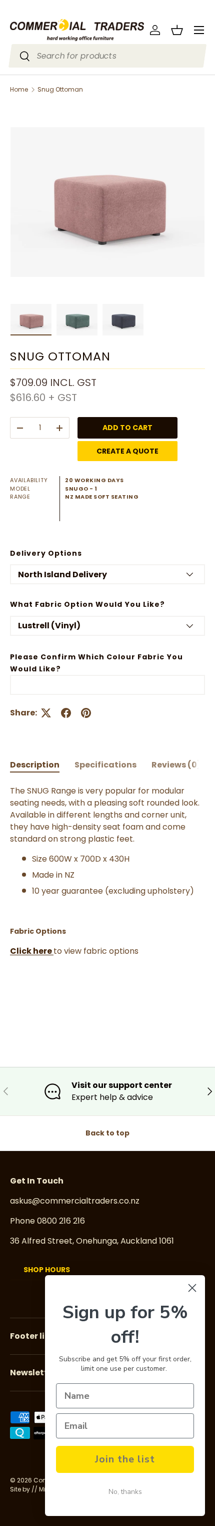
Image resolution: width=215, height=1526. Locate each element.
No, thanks (125, 1491)
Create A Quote (127, 451)
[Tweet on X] (46, 713)
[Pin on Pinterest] (86, 713)
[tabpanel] (107, 901)
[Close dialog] (192, 1288)
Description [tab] (35, 765)
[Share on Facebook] (66, 713)
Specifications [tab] (105, 765)
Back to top (108, 1133)
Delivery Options (46, 553)
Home (19, 90)
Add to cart (127, 428)
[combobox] (107, 56)
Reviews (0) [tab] (176, 765)
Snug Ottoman (60, 90)
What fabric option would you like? (87, 604)
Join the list (125, 1459)
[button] (177, 30)
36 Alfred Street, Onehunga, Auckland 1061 (92, 1241)
